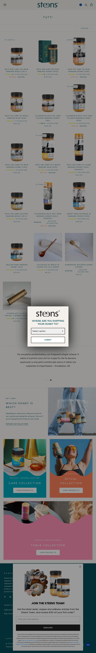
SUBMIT (48, 340)
